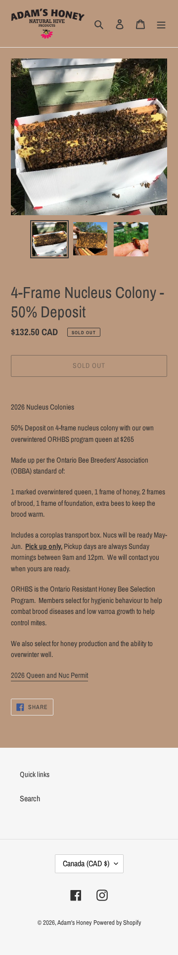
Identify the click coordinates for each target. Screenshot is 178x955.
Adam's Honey (74, 922)
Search (30, 798)
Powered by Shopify (117, 922)
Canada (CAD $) (86, 863)
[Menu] (161, 23)
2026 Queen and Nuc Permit (49, 675)
